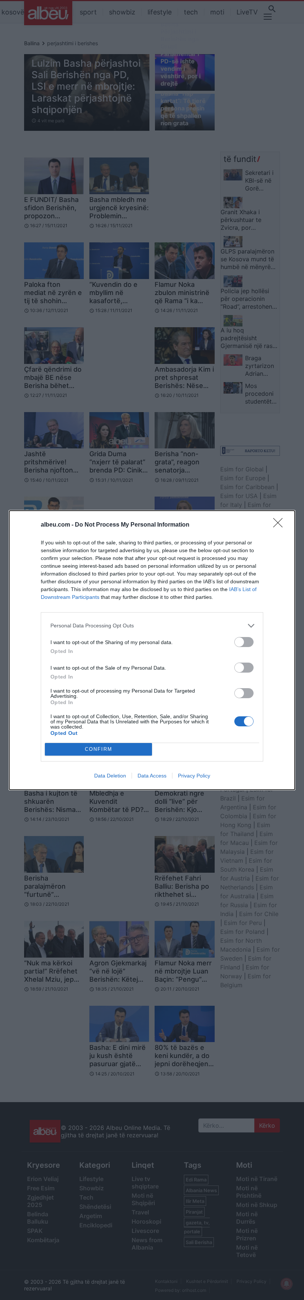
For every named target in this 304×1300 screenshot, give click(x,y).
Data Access (152, 776)
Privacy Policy (194, 776)
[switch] (244, 642)
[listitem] (152, 626)
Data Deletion (110, 776)
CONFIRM (98, 749)
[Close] (280, 525)
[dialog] (152, 650)
